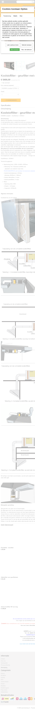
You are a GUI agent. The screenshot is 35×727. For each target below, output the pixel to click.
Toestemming (7, 16)
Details (15, 16)
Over (21, 16)
